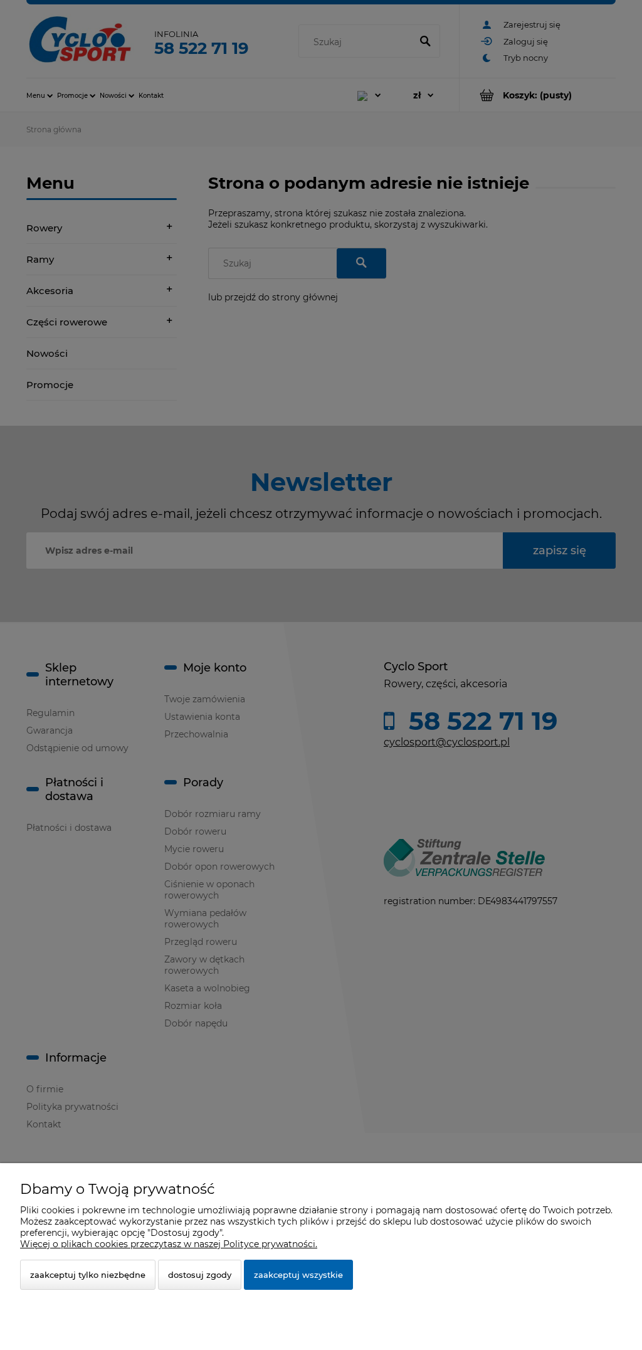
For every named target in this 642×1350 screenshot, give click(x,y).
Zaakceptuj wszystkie (298, 1275)
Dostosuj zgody (199, 1275)
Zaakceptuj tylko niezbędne (87, 1275)
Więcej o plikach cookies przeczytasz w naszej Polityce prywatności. (168, 1244)
